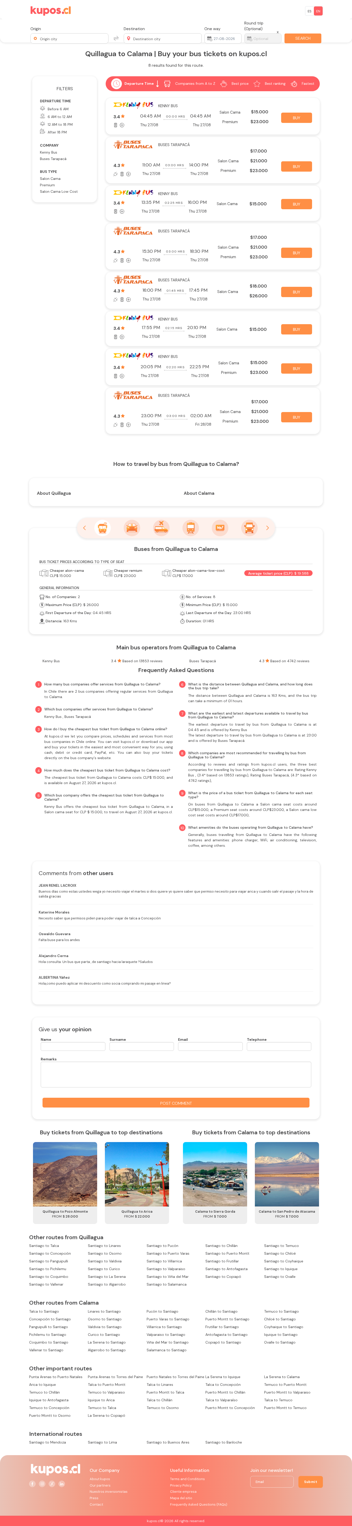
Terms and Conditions (187, 1479)
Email (183, 1039)
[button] (69, 38)
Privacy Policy (181, 1485)
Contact (96, 1504)
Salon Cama (50, 178)
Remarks (49, 1059)
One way (212, 28)
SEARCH (303, 38)
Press (94, 1498)
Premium (47, 185)
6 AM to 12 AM (60, 116)
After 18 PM (57, 132)
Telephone (257, 1039)
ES (310, 11)
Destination (134, 28)
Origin (35, 28)
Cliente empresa (183, 1491)
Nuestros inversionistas (109, 1491)
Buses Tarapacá (53, 158)
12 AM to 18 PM (60, 124)
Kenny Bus (48, 152)
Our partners (100, 1485)
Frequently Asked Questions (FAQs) (198, 1504)
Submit (310, 1482)
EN (318, 11)
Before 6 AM (58, 109)
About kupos (100, 1479)
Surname (118, 1039)
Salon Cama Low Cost (59, 191)
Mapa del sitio (181, 1498)
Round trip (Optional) (253, 26)
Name (46, 1039)
